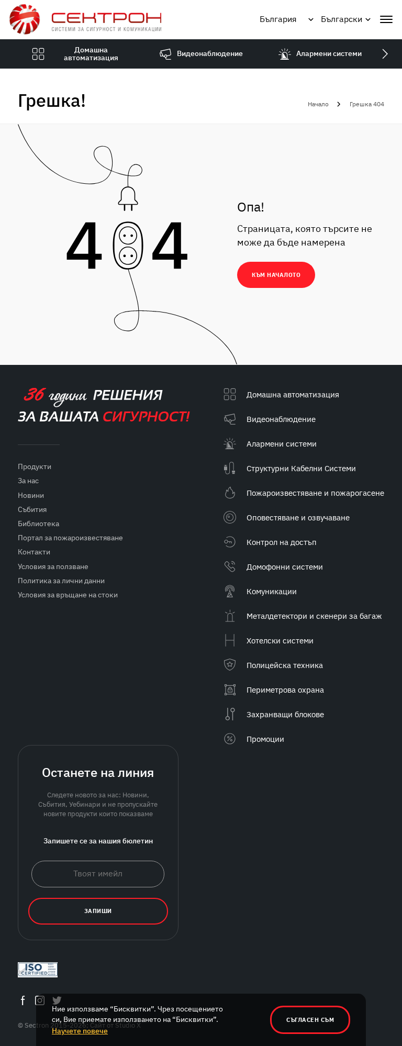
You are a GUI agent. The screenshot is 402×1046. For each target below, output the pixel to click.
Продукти (34, 466)
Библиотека (38, 523)
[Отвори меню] (386, 19)
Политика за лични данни (61, 580)
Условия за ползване (53, 566)
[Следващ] (384, 54)
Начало (318, 104)
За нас (28, 480)
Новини (31, 495)
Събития (32, 509)
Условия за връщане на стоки (68, 594)
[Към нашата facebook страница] (22, 1001)
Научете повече (80, 1031)
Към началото (276, 275)
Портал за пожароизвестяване (70, 537)
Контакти (34, 552)
